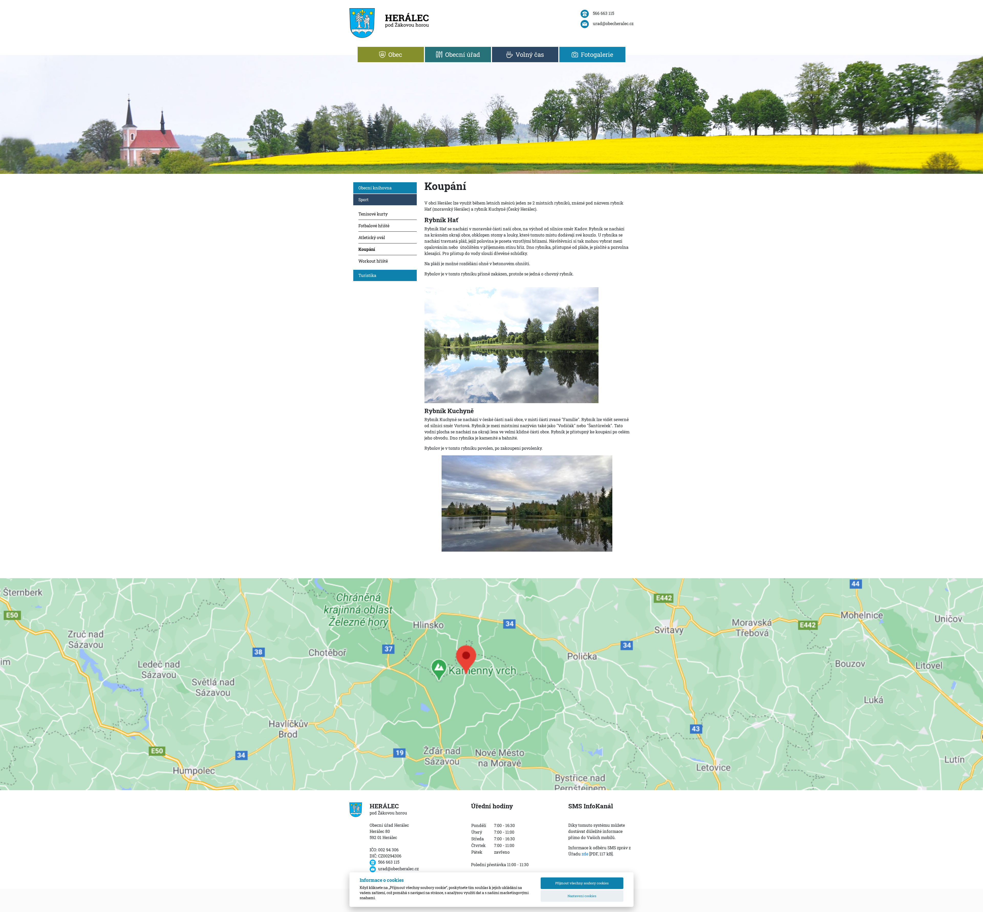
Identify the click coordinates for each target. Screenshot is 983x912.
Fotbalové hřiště (373, 225)
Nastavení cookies (582, 896)
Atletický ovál (371, 237)
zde (585, 853)
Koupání (366, 249)
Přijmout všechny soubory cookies (581, 883)
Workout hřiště (373, 261)
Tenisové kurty (373, 214)
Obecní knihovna (375, 187)
